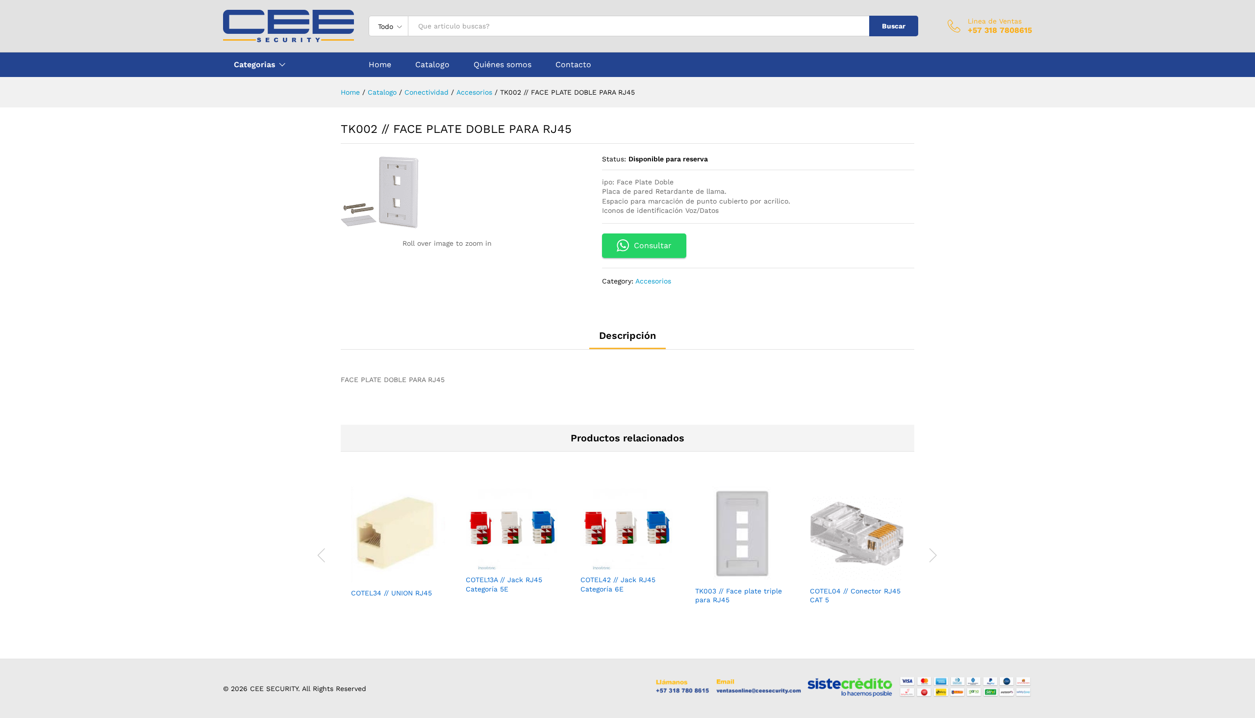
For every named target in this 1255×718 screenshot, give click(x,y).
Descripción (627, 335)
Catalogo (432, 65)
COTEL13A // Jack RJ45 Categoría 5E (504, 584)
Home (380, 65)
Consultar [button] (653, 245)
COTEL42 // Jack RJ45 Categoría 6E (617, 584)
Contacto (573, 65)
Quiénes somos (502, 65)
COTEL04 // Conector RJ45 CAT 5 (855, 595)
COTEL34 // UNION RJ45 (391, 593)
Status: (614, 159)
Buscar (893, 26)
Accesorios (653, 281)
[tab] (627, 340)
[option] (398, 550)
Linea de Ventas (995, 21)
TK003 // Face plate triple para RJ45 (738, 595)
